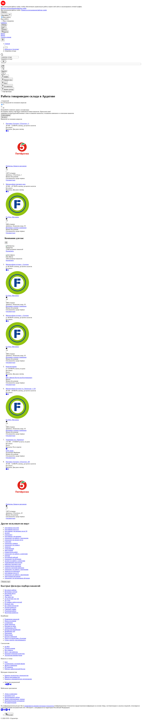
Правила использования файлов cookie (34, 10)
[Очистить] (3, 61)
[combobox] (10, 57)
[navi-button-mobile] (3, 39)
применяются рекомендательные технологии (39, 706)
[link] (4, 29)
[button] (3, 34)
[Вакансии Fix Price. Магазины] (73, 204)
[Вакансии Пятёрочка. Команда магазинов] (73, 148)
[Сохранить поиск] (3, 66)
